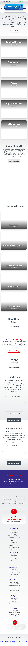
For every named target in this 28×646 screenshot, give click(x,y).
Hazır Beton (14, 555)
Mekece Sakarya (14, 610)
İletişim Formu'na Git (14, 475)
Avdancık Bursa (14, 612)
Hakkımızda (14, 531)
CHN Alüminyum (14, 574)
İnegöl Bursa (14, 615)
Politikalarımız (14, 542)
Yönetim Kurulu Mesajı (14, 532)
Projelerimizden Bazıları (14, 545)
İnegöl (14, 582)
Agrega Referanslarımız (14, 549)
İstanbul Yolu (14, 585)
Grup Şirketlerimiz (14, 534)
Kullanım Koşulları (14, 601)
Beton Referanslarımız (14, 547)
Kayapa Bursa (14, 614)
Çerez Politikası (14, 599)
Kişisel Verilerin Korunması (14, 603)
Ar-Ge (14, 544)
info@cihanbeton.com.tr (14, 521)
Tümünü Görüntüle (14, 420)
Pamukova (14, 587)
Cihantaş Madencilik (14, 571)
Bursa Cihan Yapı (14, 576)
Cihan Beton (14, 569)
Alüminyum (14, 561)
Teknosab (14, 590)
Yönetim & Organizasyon (14, 535)
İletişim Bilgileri (14, 598)
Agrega (14, 556)
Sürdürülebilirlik (14, 540)
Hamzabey (14, 588)
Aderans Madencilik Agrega (14, 572)
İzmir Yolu (14, 583)
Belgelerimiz (14, 539)
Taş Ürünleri (14, 558)
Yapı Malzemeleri (14, 560)
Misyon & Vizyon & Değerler (14, 537)
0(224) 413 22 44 (6, 1)
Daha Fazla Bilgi (14, 161)
